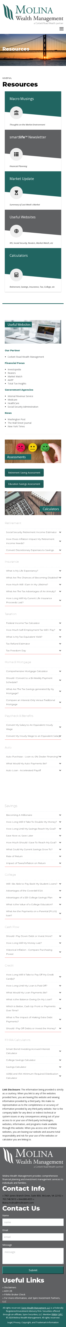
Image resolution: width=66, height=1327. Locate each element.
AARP (10, 379)
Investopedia (14, 369)
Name (5, 1215)
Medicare (12, 399)
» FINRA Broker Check (13, 1294)
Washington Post (16, 419)
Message (7, 1244)
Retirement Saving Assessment (24, 472)
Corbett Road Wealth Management (26, 356)
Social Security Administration (23, 406)
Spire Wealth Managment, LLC (35, 1307)
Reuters (12, 372)
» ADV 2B (7, 1290)
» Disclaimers (9, 1287)
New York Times (16, 426)
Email (5, 1230)
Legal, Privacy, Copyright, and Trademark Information (33, 1322)
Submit (33, 1270)
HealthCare (13, 403)
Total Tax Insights (17, 383)
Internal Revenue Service (20, 396)
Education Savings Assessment (24, 483)
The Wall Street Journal (19, 422)
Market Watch (15, 376)
